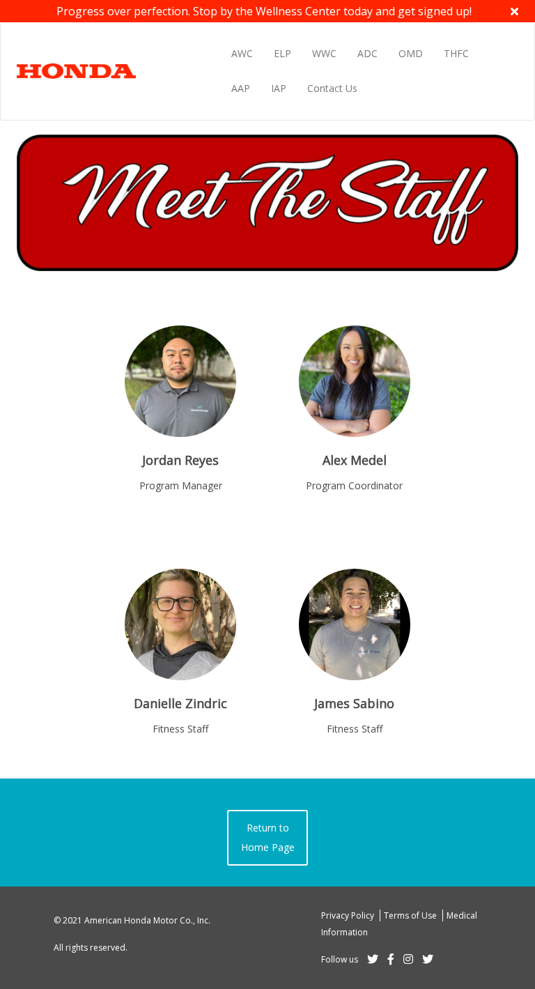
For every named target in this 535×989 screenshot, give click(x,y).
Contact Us (332, 88)
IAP (278, 88)
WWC (324, 53)
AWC (242, 53)
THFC (456, 53)
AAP (240, 88)
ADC (367, 53)
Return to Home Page (268, 837)
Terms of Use (411, 915)
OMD (410, 53)
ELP (282, 53)
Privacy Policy (348, 915)
